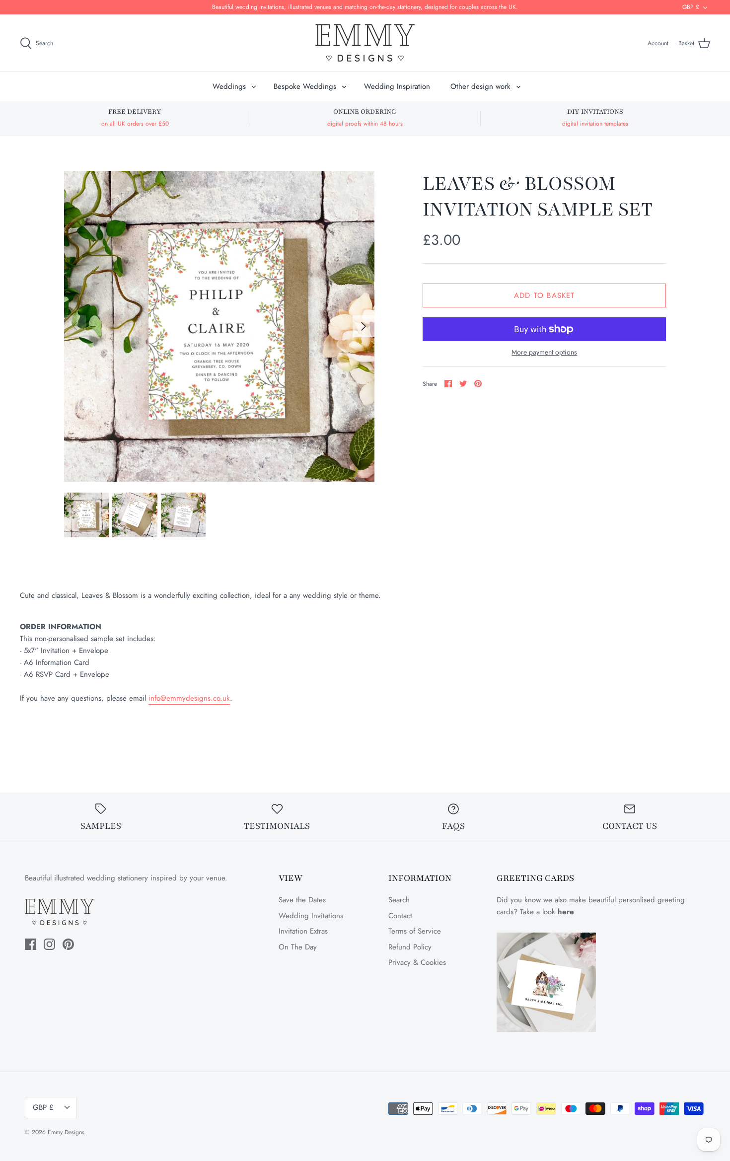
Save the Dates (302, 899)
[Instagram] (49, 944)
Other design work (480, 86)
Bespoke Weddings (305, 86)
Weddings (229, 86)
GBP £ (690, 6)
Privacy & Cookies (417, 962)
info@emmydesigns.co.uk (189, 698)
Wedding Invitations (311, 915)
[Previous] (75, 326)
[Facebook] (30, 944)
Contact (400, 915)
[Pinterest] (68, 944)
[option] (219, 326)
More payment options (544, 352)
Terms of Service (414, 931)
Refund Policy (410, 947)
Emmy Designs (66, 1132)
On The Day (298, 947)
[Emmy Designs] (365, 43)
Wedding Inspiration (397, 86)
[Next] (363, 326)
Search (399, 899)
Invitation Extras (303, 931)
